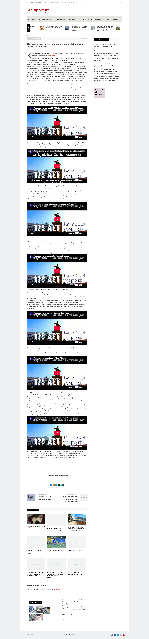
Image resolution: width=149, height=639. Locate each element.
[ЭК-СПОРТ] (38, 9)
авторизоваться (58, 589)
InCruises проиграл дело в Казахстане (107, 58)
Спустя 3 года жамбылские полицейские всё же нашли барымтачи (34, 552)
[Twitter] (118, 635)
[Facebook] (115, 635)
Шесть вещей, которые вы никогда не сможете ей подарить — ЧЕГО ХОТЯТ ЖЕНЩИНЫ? (36, 574)
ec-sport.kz (53, 55)
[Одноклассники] (54, 485)
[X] (59, 485)
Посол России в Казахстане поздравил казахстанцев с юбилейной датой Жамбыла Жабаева (68, 499)
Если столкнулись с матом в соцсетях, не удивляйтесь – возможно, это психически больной (63, 28)
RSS (64, 2)
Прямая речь (60, 19)
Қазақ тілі (115, 19)
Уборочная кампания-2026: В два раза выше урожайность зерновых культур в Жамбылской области (89, 28)
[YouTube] (124, 635)
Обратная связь (98, 19)
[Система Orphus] (99, 89)
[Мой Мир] (56, 485)
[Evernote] (61, 485)
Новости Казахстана (45, 19)
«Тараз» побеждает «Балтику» (55, 550)
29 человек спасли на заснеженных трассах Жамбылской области (44, 498)
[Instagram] (121, 635)
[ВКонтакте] (51, 485)
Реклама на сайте (74, 2)
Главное (36, 35)
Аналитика (72, 19)
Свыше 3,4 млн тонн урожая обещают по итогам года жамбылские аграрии (38, 28)
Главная (32, 19)
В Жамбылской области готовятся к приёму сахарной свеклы (114, 28)
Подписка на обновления (52, 2)
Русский (107, 19)
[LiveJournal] (63, 485)
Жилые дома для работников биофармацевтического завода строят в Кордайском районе (76, 528)
